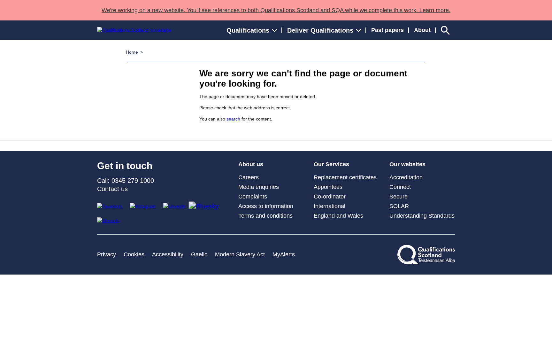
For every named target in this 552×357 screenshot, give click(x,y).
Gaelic (199, 254)
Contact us (112, 188)
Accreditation (406, 177)
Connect (400, 187)
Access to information (265, 206)
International (329, 206)
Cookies (134, 254)
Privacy (106, 254)
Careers (248, 177)
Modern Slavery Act (240, 254)
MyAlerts (283, 254)
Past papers (387, 30)
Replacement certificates (345, 177)
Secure (398, 196)
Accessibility (167, 254)
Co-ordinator (330, 196)
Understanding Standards (422, 216)
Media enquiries (258, 187)
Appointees (328, 187)
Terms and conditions (265, 216)
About (422, 30)
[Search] (445, 30)
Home (132, 52)
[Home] (134, 30)
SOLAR (399, 206)
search (233, 118)
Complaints (252, 196)
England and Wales (338, 216)
